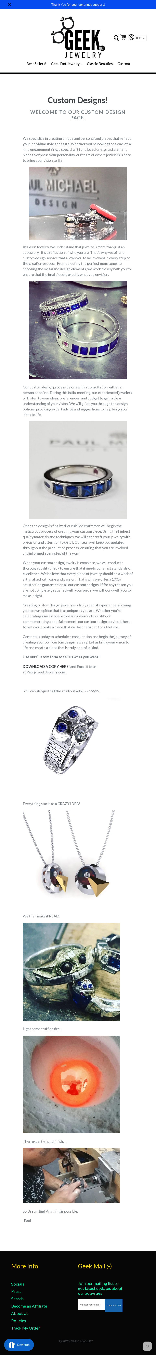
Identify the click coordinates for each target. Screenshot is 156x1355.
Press (16, 1291)
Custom (123, 63)
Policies (18, 1320)
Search (17, 1298)
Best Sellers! (36, 63)
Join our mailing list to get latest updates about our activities (100, 1288)
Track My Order (25, 1327)
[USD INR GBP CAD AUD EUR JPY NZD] (141, 38)
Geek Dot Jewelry (67, 63)
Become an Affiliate (29, 1305)
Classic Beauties (100, 63)
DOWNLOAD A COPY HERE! (46, 666)
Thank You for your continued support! (78, 4)
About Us (19, 1313)
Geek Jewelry (82, 1341)
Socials (17, 1283)
